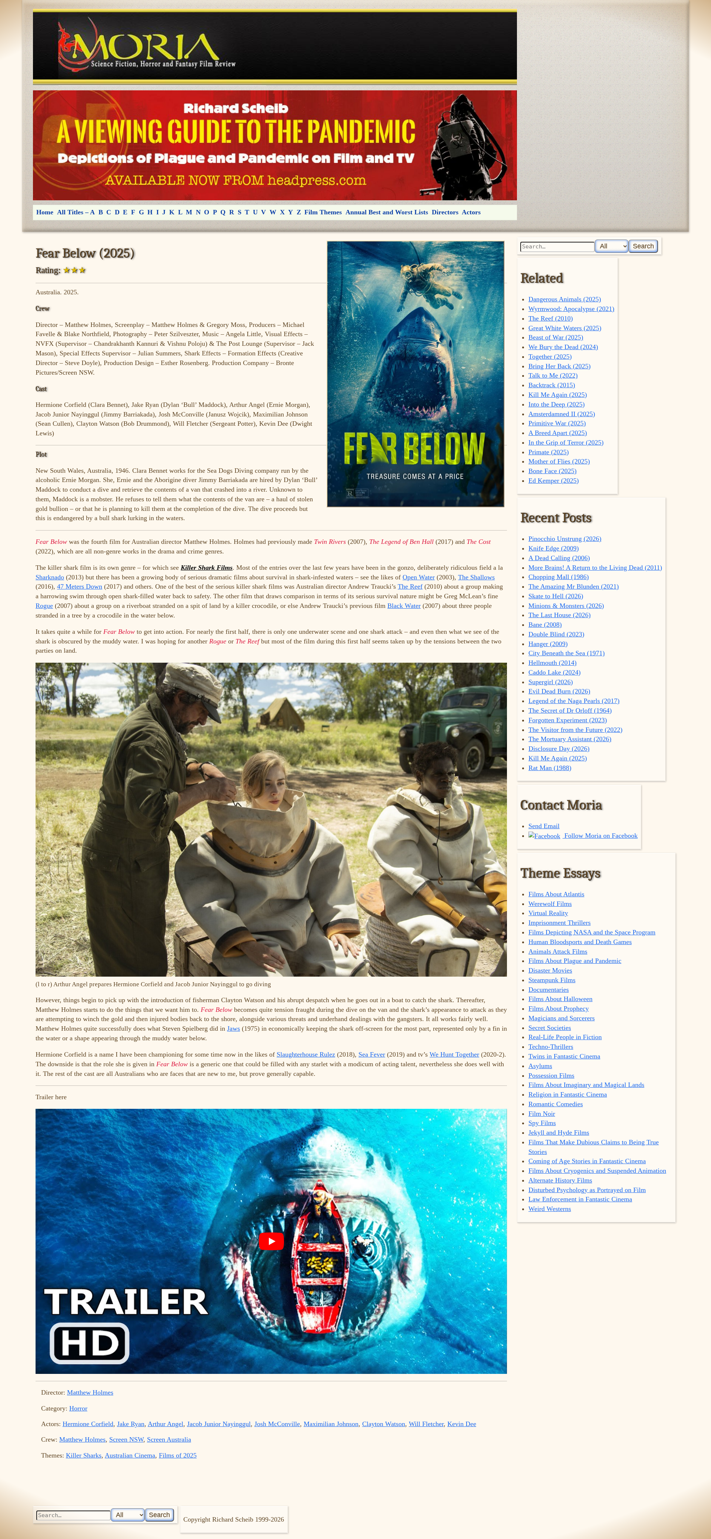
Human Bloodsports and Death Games (580, 942)
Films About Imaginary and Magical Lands (586, 1084)
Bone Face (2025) (552, 471)
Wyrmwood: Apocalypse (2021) (571, 308)
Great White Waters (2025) (564, 328)
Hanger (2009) (548, 644)
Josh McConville (277, 1424)
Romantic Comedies (555, 1104)
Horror (78, 1408)
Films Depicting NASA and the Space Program (591, 932)
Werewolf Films (550, 903)
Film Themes (323, 212)
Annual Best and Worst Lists (387, 212)
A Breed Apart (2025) (557, 432)
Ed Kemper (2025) (553, 480)
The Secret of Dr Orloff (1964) (570, 710)
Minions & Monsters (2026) (566, 605)
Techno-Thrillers (550, 1046)
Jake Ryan (130, 1424)
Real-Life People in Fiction (565, 1037)
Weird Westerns (549, 1208)
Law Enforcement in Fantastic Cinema (580, 1199)
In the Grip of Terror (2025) (566, 442)
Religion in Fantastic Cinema (567, 1094)
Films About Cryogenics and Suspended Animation (597, 1170)
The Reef (410, 586)
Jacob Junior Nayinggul (219, 1424)
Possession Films (551, 1075)
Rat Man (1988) (549, 768)
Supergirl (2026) (550, 682)
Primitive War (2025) (557, 423)
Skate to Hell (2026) (555, 596)
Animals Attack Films (557, 951)
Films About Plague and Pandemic (574, 960)
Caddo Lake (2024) (554, 672)
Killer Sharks (83, 1455)
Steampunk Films (551, 980)
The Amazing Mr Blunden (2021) (573, 586)
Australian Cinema (130, 1455)
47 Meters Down (79, 586)
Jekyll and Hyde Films (558, 1132)
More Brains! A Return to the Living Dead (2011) (595, 567)
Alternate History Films (560, 1180)
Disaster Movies (550, 970)
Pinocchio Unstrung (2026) (564, 538)
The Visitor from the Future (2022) (575, 729)
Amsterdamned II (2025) (561, 414)
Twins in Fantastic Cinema (564, 1056)
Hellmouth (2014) (552, 662)
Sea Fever (371, 1054)
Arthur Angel (165, 1424)
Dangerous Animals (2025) (564, 299)
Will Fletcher (426, 1424)
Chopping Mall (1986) (558, 577)
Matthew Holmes (90, 1392)
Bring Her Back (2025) (559, 366)
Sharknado (50, 577)
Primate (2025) (548, 452)
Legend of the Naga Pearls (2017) (574, 701)
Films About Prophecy (558, 1008)
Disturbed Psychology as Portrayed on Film (587, 1190)
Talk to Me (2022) (553, 375)
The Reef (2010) (550, 318)
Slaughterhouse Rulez (306, 1054)
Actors (471, 212)
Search (643, 246)
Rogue (44, 605)
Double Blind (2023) (556, 634)
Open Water (419, 577)
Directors (445, 212)
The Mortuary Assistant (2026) (569, 739)
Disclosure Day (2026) (559, 748)
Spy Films (542, 1123)
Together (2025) (550, 356)
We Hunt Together (454, 1054)
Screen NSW (126, 1439)
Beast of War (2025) (555, 337)
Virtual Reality (548, 913)
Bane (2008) (545, 624)
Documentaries (548, 989)
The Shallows (476, 577)
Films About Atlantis (556, 894)
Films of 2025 (178, 1455)
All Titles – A (76, 212)
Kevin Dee (461, 1424)
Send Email (544, 826)
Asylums (540, 1066)
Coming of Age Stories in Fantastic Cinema (587, 1161)
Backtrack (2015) (551, 385)
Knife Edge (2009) (553, 548)
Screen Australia (169, 1439)
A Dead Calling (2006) (559, 558)
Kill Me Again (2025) (557, 394)
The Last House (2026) (559, 615)
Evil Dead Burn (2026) (559, 691)
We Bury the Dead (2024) (563, 347)
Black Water (404, 605)
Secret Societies (549, 1027)
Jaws (233, 1028)
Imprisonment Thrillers (559, 922)
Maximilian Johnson (331, 1424)
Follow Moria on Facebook (600, 835)
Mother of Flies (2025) (559, 461)
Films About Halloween (560, 999)
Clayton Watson (383, 1424)
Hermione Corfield (88, 1424)
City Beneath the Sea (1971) (566, 653)
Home (44, 212)
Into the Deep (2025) (556, 404)
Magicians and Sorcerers (561, 1018)
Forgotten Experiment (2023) (567, 720)
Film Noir (541, 1113)
